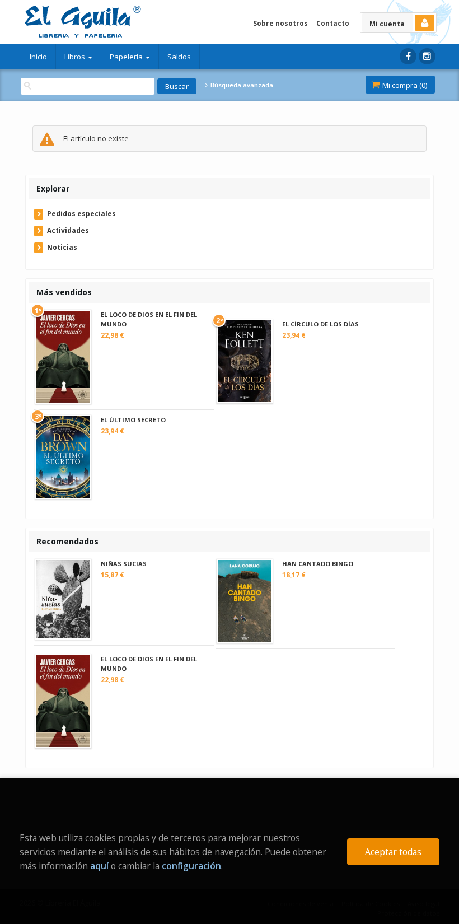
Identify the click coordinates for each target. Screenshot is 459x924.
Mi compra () (404, 85)
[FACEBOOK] (408, 56)
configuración (191, 866)
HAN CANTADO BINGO (317, 563)
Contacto (332, 23)
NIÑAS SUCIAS (124, 563)
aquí (99, 866)
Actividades (68, 230)
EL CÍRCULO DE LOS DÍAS (320, 324)
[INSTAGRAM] (427, 56)
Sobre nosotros (280, 23)
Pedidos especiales (81, 213)
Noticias (62, 247)
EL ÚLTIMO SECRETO (133, 420)
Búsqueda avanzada (241, 85)
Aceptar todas (393, 852)
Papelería (127, 57)
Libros (75, 57)
